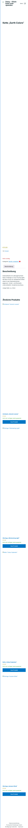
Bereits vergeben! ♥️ (15, 261)
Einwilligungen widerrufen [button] (11, 826)
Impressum (20, 826)
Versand (7, 250)
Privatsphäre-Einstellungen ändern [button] (14, 825)
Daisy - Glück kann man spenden (10, 3)
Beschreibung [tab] (9, 266)
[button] (22, 3)
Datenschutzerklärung (14, 823)
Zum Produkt (14, 422)
